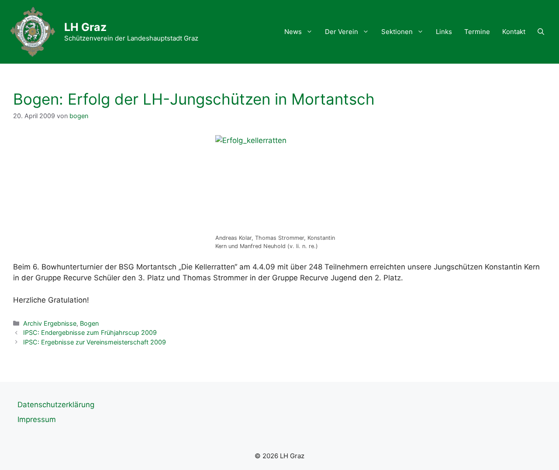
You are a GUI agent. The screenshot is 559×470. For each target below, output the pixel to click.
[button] (540, 32)
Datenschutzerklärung (55, 404)
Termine (477, 31)
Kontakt (513, 31)
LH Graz (85, 27)
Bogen (89, 323)
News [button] (293, 31)
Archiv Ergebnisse (49, 323)
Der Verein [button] (341, 31)
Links (444, 31)
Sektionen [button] (397, 31)
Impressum (36, 419)
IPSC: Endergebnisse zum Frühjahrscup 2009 (90, 332)
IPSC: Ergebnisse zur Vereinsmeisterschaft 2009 (94, 342)
